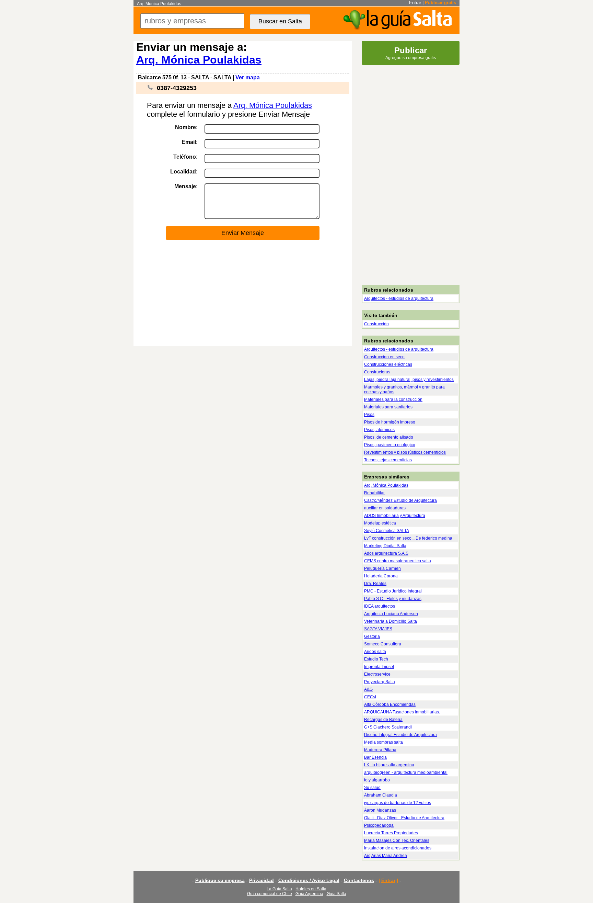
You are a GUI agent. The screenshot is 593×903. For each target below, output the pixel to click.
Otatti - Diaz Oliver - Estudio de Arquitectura (404, 817)
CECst (370, 697)
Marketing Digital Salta (385, 545)
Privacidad (261, 880)
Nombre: (186, 127)
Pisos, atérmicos (379, 429)
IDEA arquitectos (379, 606)
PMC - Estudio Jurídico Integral (393, 591)
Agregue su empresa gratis (410, 53)
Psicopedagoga (379, 825)
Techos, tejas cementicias (388, 460)
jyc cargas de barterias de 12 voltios (397, 802)
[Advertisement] (242, 293)
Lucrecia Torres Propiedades (391, 833)
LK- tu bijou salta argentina (389, 765)
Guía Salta (336, 893)
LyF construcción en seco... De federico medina (408, 538)
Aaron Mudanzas (380, 810)
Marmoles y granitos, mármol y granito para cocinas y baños (404, 389)
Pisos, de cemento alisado (388, 437)
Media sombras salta (383, 742)
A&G (368, 689)
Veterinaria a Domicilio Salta (390, 621)
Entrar (415, 2)
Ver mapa (247, 77)
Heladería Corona (381, 576)
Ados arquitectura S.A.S (386, 553)
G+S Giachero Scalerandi (388, 727)
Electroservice (377, 674)
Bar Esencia (375, 757)
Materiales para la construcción (393, 399)
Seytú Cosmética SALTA (386, 530)
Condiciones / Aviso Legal (308, 880)
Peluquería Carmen (382, 568)
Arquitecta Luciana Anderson (391, 613)
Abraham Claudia (380, 795)
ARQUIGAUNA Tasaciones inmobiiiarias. (402, 712)
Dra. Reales (375, 583)
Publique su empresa (220, 880)
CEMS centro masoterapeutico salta (397, 560)
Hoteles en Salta (310, 889)
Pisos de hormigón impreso (389, 422)
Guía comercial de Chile (269, 893)
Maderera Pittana (380, 749)
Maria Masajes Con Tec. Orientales (396, 840)
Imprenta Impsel (379, 666)
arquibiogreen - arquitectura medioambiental (405, 772)
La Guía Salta (279, 889)
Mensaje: (186, 186)
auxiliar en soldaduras (385, 508)
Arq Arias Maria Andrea (385, 855)
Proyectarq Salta (379, 681)
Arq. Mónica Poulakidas (198, 60)
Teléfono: (185, 157)
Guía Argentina (309, 893)
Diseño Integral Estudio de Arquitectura (400, 734)
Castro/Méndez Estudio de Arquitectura (400, 500)
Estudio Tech (376, 659)
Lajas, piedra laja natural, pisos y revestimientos (409, 379)
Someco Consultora (382, 644)
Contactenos (359, 880)
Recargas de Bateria (383, 719)
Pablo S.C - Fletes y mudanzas (392, 598)
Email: (190, 142)
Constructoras (377, 372)
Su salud (372, 787)
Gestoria (372, 636)
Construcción (376, 323)
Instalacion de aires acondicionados (397, 848)
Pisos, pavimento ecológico (389, 444)
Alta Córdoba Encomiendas (390, 704)
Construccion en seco (384, 356)
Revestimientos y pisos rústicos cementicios (405, 452)
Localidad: (184, 171)
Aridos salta (375, 651)
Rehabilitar (374, 492)
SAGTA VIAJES (378, 629)
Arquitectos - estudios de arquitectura (398, 298)
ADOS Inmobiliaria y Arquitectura (394, 515)
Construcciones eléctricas (388, 364)
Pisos (369, 414)
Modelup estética (380, 523)
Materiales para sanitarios (388, 407)
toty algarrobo (377, 780)
